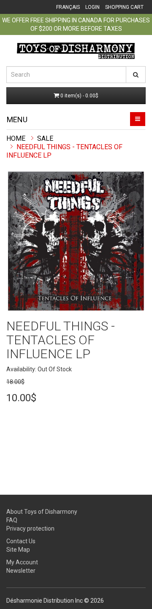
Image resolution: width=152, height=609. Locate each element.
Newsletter (20, 570)
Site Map (18, 549)
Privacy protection (30, 528)
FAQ (11, 520)
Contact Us (20, 541)
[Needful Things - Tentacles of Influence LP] (76, 241)
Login (92, 7)
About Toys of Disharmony (41, 511)
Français (68, 7)
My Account (22, 562)
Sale (45, 138)
